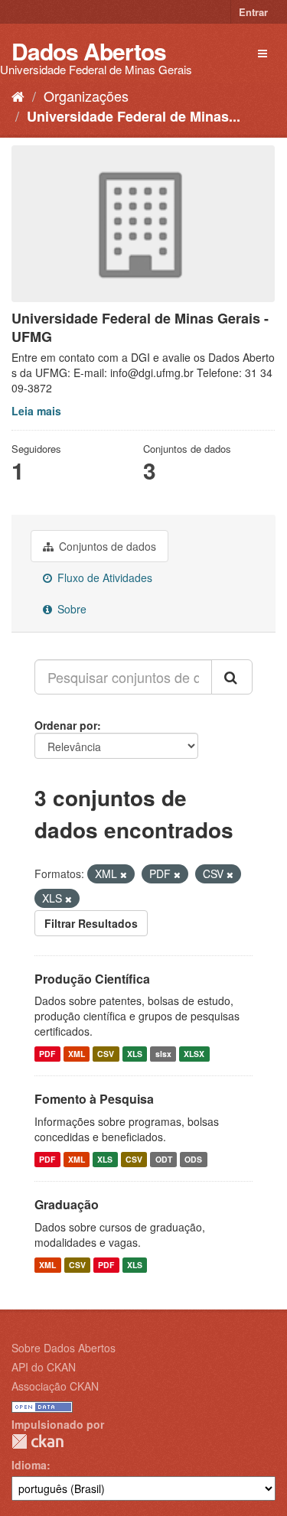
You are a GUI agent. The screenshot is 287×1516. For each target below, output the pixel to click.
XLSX (194, 1053)
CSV (105, 1053)
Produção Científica (92, 978)
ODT (163, 1159)
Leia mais (36, 410)
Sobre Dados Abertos (63, 1347)
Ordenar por (65, 725)
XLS (134, 1053)
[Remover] (123, 874)
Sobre (70, 608)
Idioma (29, 1464)
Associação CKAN (55, 1386)
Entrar (253, 12)
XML (76, 1053)
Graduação (66, 1204)
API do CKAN (43, 1366)
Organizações (86, 96)
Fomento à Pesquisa (94, 1099)
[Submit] (232, 677)
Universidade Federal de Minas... (133, 116)
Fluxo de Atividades (103, 577)
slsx (163, 1053)
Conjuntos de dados (106, 546)
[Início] (17, 96)
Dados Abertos (88, 50)
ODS (193, 1159)
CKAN (37, 1441)
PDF (47, 1053)
